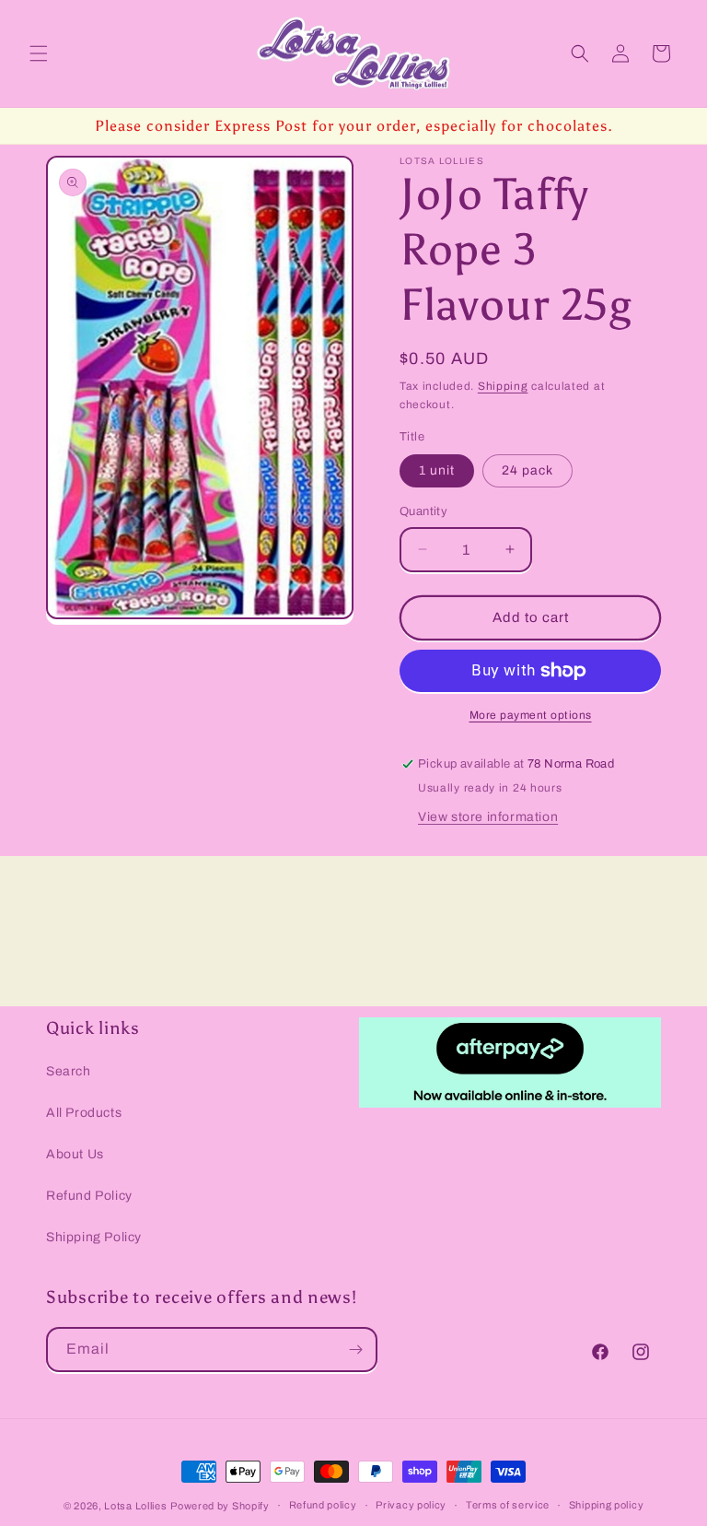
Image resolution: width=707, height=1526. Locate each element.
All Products (84, 1113)
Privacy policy (411, 1504)
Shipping (503, 386)
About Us (75, 1154)
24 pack (527, 470)
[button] (38, 53)
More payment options (530, 715)
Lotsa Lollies (135, 1505)
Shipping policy (606, 1504)
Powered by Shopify (220, 1505)
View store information (488, 817)
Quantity (423, 511)
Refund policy (323, 1504)
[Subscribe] (355, 1349)
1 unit (437, 470)
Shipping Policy (94, 1237)
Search (68, 1071)
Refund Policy (89, 1196)
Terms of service (508, 1504)
